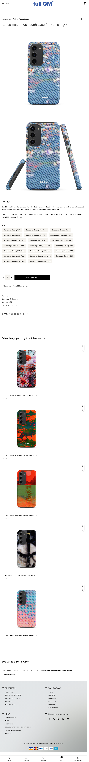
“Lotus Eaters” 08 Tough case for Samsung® (20, 635)
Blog (7, 721)
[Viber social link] (26, 314)
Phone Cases (24, 19)
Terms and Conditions (13, 730)
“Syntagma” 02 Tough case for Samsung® (19, 575)
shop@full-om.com (61, 714)
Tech (14, 19)
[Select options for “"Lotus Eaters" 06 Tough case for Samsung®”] (82, 466)
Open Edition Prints (12, 698)
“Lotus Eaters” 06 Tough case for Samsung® (20, 515)
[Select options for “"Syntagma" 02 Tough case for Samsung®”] (82, 526)
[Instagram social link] (58, 719)
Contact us (9, 724)
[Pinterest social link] (17, 314)
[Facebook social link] (9, 314)
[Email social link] (14, 314)
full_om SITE (8, 733)
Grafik (50, 692)
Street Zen (52, 701)
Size (3, 225)
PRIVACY (52, 743)
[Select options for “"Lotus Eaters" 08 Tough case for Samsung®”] (82, 586)
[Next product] (84, 19)
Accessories (6, 19)
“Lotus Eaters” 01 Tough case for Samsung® (20, 455)
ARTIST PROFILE (10, 718)
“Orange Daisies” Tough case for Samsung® (20, 395)
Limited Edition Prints (13, 695)
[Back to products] (81, 19)
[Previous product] (78, 19)
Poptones (52, 698)
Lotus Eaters (53, 707)
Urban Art (52, 704)
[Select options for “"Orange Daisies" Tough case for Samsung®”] (82, 346)
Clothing (8, 701)
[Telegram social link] (23, 314)
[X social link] (11, 314)
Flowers (51, 695)
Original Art (9, 692)
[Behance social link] (68, 719)
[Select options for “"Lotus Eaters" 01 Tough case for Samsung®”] (82, 406)
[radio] (12, 230)
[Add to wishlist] (82, 350)
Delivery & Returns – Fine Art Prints (18, 727)
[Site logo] (43, 3)
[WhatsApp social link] (20, 314)
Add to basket (32, 277)
